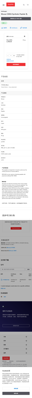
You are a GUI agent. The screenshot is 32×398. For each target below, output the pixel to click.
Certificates (14, 28)
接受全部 (16, 393)
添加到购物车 (16, 64)
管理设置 (16, 388)
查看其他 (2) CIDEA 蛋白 (16, 18)
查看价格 (9, 59)
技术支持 (25, 28)
